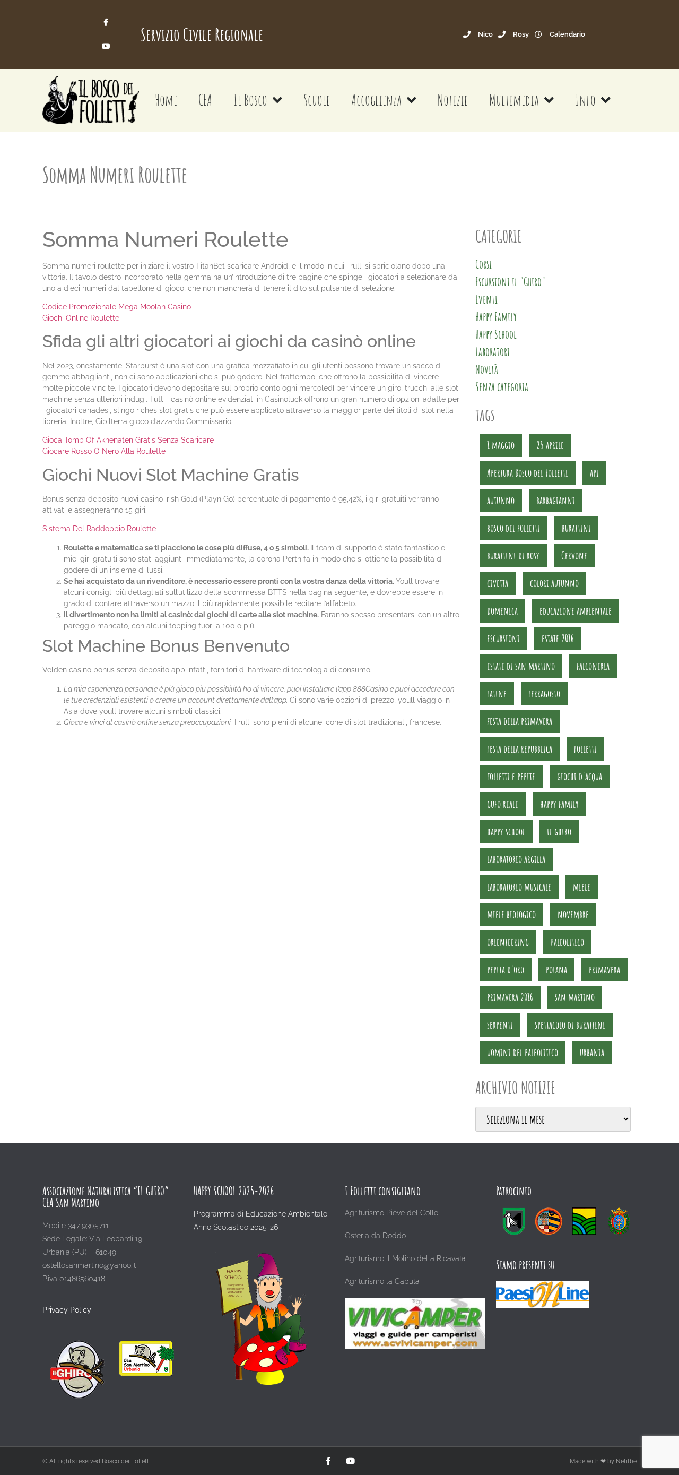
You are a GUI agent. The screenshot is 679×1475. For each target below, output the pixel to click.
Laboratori (492, 351)
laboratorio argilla (516, 859)
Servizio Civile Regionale (202, 34)
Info (585, 100)
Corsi (483, 264)
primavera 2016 (510, 997)
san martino (575, 997)
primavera (604, 969)
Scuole (316, 100)
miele (581, 886)
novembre (573, 914)
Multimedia (514, 100)
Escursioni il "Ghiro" (510, 281)
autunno (501, 500)
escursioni (503, 638)
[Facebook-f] (106, 22)
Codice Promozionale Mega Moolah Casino (116, 307)
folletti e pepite (511, 776)
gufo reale (502, 803)
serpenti (500, 1024)
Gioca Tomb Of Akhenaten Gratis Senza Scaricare (128, 440)
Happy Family (496, 316)
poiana (556, 969)
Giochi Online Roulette (80, 318)
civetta (497, 583)
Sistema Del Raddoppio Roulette (99, 528)
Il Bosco (250, 100)
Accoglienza (376, 100)
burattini (576, 527)
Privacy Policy (66, 1310)
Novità (486, 369)
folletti (585, 748)
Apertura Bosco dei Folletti (527, 472)
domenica (502, 610)
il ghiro (559, 831)
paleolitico (567, 941)
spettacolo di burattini (570, 1024)
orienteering (508, 941)
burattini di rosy (513, 555)
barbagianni (555, 500)
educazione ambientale (575, 610)
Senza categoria (501, 386)
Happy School (496, 334)
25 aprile (550, 445)
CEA (205, 100)
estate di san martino (521, 665)
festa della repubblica (519, 748)
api (594, 472)
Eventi (486, 299)
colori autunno (554, 583)
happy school (506, 831)
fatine (497, 693)
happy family (559, 803)
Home (166, 100)
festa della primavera (519, 721)
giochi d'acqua (579, 776)
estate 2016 (558, 638)
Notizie (453, 100)
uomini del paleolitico (522, 1052)
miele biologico (511, 914)
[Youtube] (106, 46)
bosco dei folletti (513, 527)
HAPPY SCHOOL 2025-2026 (234, 1191)
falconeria (593, 665)
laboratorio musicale (519, 886)
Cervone (574, 555)
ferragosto (544, 693)
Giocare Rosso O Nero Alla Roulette (104, 451)
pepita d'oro (505, 969)
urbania (592, 1052)
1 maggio (501, 445)
